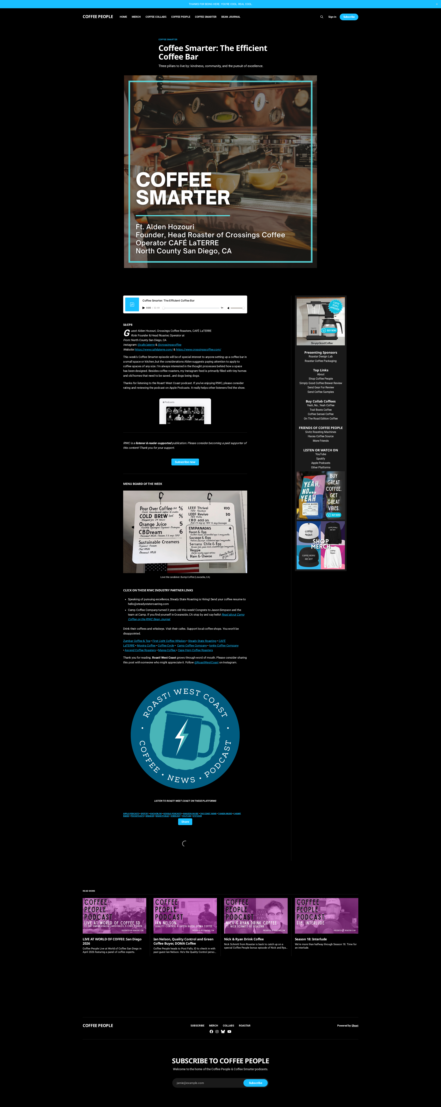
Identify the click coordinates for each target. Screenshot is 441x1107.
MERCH (136, 16)
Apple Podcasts (320, 463)
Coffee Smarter (167, 39)
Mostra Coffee (146, 645)
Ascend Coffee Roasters (140, 650)
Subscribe (349, 16)
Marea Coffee (167, 650)
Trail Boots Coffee (321, 409)
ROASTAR (244, 1025)
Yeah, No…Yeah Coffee (320, 405)
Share (185, 821)
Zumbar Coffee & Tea (136, 641)
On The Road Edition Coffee (321, 418)
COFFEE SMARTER (206, 16)
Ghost (355, 1025)
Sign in (332, 16)
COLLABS (228, 1025)
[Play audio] (144, 308)
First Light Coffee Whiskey (169, 641)
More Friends (321, 440)
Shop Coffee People (321, 378)
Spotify (320, 458)
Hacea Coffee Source (321, 436)
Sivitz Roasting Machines (320, 432)
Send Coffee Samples (320, 392)
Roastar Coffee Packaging (321, 361)
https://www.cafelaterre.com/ (154, 349)
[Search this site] (322, 17)
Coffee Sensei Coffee (321, 414)
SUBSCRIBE (197, 1025)
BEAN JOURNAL (230, 16)
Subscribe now (185, 462)
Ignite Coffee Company (223, 645)
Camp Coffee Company (192, 645)
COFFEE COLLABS (156, 16)
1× (222, 308)
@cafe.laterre (146, 344)
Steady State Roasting (202, 641)
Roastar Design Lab (321, 356)
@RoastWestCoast (206, 662)
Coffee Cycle (166, 645)
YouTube (320, 454)
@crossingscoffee (169, 344)
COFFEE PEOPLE (98, 16)
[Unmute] (229, 308)
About (320, 374)
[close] (437, 4)
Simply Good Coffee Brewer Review (320, 383)
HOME (123, 16)
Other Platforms (320, 467)
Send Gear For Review (320, 387)
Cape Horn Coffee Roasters (195, 650)
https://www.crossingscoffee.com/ (198, 349)
